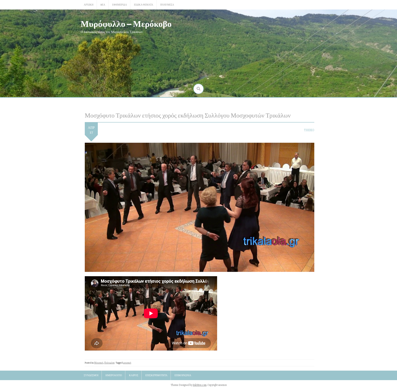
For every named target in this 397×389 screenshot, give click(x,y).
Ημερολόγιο (113, 375)
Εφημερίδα (119, 4)
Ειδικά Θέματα (143, 4)
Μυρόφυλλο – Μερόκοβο (126, 23)
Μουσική (98, 362)
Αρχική (88, 4)
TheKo (309, 130)
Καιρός (133, 375)
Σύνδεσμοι (91, 375)
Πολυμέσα (167, 4)
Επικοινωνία (183, 375)
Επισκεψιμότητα (156, 375)
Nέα (102, 4)
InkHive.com (200, 385)
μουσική (127, 362)
